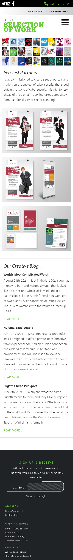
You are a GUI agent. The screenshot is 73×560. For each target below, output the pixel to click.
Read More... (13, 319)
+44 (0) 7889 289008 (15, 552)
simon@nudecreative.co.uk (18, 556)
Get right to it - (48, 11)
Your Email (18, 487)
